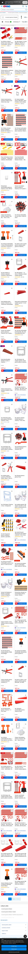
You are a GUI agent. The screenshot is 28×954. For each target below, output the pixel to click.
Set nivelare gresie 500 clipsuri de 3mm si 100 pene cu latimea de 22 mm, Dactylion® (20, 855)
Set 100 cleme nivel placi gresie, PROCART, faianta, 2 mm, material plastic (6, 419)
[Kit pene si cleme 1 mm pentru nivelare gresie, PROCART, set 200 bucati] (20, 671)
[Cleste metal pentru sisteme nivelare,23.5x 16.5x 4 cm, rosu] (7, 91)
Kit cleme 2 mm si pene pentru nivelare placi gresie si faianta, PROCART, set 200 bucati (20, 245)
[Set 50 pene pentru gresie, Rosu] (20, 467)
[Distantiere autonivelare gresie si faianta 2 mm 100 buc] (7, 178)
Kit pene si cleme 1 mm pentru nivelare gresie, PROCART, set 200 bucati (20, 681)
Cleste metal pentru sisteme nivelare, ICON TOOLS (6, 390)
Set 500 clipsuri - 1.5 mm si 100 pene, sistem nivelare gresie (21, 274)
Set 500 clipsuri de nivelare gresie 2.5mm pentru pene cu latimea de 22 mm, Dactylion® (7, 796)
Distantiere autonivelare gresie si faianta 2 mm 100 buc (6, 187)
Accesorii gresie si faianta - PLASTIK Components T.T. (12, 914)
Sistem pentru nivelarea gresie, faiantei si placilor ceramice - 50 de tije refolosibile (7, 72)
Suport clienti (5, 930)
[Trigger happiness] (1, 6)
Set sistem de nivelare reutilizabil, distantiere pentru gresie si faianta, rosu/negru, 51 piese (21, 652)
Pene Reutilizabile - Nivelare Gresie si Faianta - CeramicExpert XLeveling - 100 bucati (6, 361)
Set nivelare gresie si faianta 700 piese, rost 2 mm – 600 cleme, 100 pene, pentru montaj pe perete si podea (7, 768)
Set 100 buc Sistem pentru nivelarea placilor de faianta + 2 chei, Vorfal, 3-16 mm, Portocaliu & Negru (6, 129)
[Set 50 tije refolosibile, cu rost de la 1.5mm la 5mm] (20, 207)
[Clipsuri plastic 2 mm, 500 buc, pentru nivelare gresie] (7, 613)
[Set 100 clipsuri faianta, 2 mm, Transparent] (7, 496)
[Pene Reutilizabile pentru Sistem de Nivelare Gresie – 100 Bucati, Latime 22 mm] (20, 149)
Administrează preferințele (14, 952)
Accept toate (14, 946)
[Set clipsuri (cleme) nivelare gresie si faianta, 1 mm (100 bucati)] (20, 409)
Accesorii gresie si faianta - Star (8, 917)
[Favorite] (23, 6)
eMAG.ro (4, 933)
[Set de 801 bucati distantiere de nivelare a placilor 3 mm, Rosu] (20, 524)
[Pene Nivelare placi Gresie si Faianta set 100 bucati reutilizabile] (7, 293)
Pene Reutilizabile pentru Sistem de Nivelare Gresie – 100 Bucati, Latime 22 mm (20, 158)
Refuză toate (14, 949)
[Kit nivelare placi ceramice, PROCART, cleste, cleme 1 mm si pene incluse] (7, 467)
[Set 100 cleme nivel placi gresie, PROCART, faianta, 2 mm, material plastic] (7, 409)
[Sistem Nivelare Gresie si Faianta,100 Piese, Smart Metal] (7, 874)
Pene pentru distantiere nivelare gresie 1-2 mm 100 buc (21, 303)
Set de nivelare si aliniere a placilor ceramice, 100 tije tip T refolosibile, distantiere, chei (7, 274)
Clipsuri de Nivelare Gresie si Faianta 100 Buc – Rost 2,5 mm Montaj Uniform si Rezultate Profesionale (20, 739)
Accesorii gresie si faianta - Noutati (9, 911)
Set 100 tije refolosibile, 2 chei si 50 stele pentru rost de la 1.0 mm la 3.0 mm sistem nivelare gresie (7, 245)
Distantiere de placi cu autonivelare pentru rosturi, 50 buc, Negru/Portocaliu (20, 594)
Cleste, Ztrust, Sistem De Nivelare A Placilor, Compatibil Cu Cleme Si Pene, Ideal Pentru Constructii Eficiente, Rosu (21, 72)
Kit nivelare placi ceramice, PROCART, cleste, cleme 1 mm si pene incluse (6, 477)
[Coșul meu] (26, 6)
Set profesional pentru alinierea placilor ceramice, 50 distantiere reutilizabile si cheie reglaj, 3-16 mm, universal (21, 448)
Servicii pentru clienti (6, 924)
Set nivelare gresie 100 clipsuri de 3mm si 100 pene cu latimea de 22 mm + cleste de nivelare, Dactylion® (20, 506)
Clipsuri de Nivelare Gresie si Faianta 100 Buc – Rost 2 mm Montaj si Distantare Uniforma (6, 216)
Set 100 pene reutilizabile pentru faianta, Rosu (20, 710)
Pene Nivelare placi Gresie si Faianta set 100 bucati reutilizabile (7, 303)
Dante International (13, 937)
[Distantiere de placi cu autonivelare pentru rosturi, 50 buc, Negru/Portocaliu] (20, 584)
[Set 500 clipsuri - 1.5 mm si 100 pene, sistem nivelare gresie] (20, 264)
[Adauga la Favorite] (12, 28)
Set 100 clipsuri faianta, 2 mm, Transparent (7, 505)
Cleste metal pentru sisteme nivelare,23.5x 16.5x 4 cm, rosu (6, 101)
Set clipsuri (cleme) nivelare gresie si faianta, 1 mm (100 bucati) (20, 419)
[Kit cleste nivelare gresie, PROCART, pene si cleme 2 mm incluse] (20, 91)
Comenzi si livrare (6, 927)
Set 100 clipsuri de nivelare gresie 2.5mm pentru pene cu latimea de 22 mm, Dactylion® (21, 361)
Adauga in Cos (8, 52)
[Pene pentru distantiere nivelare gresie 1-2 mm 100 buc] (20, 293)
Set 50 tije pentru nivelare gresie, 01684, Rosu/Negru (6, 652)
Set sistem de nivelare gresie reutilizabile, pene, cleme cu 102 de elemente (20, 565)
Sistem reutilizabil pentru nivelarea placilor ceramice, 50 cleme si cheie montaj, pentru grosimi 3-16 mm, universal (20, 796)
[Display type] (2, 22)
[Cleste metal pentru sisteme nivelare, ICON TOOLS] (7, 380)
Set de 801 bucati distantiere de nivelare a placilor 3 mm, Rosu (20, 533)
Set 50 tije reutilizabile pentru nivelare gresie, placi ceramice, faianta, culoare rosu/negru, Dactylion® (21, 129)
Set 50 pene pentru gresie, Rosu (19, 476)
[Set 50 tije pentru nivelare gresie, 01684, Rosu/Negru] (7, 642)
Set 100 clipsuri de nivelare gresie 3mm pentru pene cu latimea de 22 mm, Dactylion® (7, 448)
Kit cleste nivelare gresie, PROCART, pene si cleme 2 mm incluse (20, 101)
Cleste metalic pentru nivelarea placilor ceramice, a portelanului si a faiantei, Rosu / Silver (6, 681)
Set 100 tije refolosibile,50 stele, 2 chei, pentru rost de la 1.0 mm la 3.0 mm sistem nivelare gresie (6, 739)
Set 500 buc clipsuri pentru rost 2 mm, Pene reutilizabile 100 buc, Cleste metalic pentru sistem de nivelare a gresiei (7, 43)
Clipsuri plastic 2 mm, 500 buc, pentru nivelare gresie (7, 623)
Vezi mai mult (4, 920)
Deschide (25, 2)
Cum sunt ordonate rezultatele (7, 25)
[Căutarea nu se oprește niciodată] (7, 6)
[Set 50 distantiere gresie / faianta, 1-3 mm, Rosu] (7, 700)
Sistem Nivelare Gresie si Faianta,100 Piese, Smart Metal (6, 884)
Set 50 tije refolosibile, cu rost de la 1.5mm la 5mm (20, 216)
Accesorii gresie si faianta (11, 17)
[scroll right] (25, 17)
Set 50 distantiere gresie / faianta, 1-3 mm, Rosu (6, 710)
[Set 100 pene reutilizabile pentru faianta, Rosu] (20, 700)
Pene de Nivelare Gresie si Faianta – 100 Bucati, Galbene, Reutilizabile (7, 158)
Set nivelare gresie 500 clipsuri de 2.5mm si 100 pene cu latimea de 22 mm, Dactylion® (7, 855)
